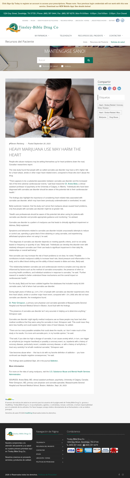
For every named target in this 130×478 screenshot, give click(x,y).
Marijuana (102, 117)
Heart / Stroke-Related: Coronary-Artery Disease (111, 106)
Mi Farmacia (41, 35)
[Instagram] (122, 20)
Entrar (112, 20)
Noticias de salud (50, 66)
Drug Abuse (113, 117)
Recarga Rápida (67, 20)
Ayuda (33, 20)
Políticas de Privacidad (45, 462)
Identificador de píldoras (48, 20)
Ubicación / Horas (82, 20)
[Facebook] (117, 20)
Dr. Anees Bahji (71, 183)
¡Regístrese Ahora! (99, 20)
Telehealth (66, 35)
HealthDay (28, 413)
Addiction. (54, 360)
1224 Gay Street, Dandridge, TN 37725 (19, 13)
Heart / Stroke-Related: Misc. (109, 112)
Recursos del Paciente (90, 35)
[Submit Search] (88, 60)
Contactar (115, 35)
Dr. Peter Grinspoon (17, 302)
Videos (68, 66)
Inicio (85, 42)
